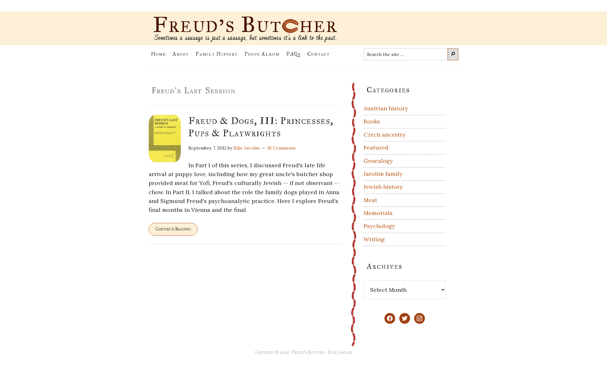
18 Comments (281, 148)
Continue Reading (173, 229)
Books (372, 121)
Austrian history (386, 108)
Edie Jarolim (340, 352)
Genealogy (378, 160)
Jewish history (383, 186)
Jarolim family (383, 173)
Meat (370, 200)
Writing (374, 239)
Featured (376, 147)
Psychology (379, 226)
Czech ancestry (385, 134)
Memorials (378, 213)
